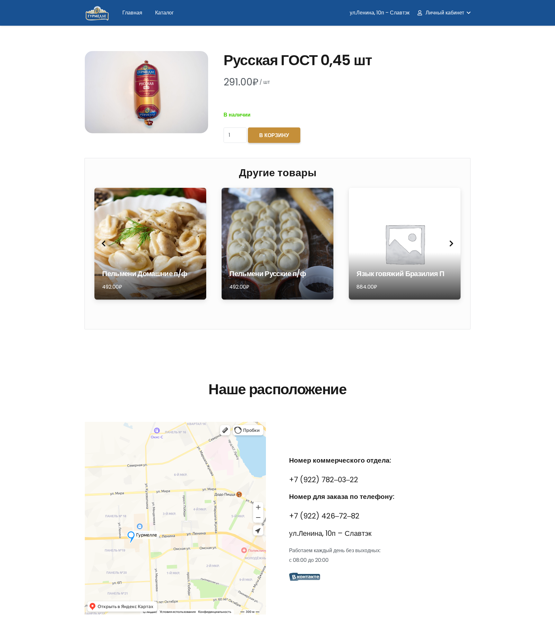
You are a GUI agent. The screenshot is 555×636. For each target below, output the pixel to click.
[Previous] (104, 243)
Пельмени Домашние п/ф (144, 273)
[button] (443, 13)
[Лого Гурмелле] (97, 13)
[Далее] (451, 243)
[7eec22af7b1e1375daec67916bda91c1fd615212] (379, 577)
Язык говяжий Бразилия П (400, 273)
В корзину (274, 135)
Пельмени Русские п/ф (267, 273)
